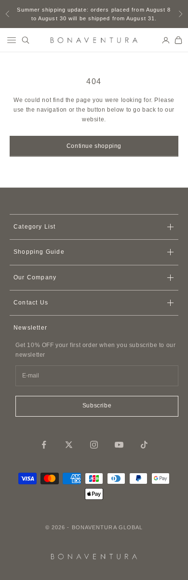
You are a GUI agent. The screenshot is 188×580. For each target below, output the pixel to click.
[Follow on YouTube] (119, 445)
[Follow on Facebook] (44, 445)
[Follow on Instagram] (94, 445)
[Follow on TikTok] (144, 445)
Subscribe (96, 405)
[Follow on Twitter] (69, 445)
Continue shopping (94, 146)
